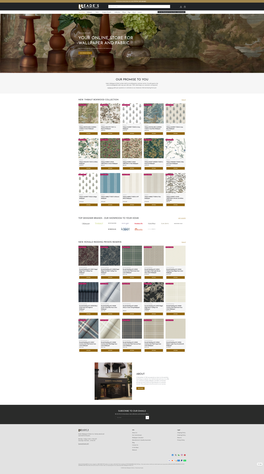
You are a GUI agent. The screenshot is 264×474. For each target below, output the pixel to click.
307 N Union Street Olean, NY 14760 (125, 1)
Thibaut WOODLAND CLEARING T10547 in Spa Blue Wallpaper (153, 127)
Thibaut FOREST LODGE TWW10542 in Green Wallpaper (109, 162)
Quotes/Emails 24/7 (83, 444)
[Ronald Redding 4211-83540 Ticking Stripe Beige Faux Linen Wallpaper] (176, 256)
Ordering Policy (181, 435)
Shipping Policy (181, 432)
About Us (134, 432)
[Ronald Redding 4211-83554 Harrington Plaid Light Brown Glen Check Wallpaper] (154, 256)
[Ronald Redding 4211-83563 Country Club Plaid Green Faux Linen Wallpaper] (132, 256)
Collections (117, 12)
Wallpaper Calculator (137, 437)
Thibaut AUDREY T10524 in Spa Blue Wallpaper (174, 127)
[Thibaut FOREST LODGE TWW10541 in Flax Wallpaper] (132, 148)
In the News (135, 447)
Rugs (129, 12)
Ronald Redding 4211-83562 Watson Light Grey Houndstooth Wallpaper (175, 344)
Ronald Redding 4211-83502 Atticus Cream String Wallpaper (131, 306)
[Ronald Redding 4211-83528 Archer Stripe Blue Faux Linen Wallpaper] (110, 292)
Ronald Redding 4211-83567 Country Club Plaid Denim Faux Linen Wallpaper (87, 344)
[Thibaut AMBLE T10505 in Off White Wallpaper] (132, 183)
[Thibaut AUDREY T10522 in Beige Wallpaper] (88, 183)
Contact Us (135, 445)
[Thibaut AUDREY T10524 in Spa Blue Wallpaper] (176, 113)
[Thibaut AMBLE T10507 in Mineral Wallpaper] (110, 183)
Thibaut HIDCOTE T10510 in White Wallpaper (88, 162)
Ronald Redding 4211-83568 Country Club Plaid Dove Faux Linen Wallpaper (174, 307)
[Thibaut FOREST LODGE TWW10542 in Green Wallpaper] (110, 148)
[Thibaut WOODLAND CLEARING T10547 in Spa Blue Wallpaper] (154, 113)
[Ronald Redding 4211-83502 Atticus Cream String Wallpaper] (132, 292)
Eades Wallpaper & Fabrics (129, 467)
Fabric (97, 12)
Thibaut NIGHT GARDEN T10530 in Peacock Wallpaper (154, 162)
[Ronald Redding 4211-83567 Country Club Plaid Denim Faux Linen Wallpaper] (88, 329)
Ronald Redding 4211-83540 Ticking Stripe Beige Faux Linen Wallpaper (174, 271)
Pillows (124, 12)
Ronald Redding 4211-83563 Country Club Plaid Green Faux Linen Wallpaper (131, 271)
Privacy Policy (181, 440)
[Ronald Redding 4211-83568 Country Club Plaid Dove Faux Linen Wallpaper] (176, 292)
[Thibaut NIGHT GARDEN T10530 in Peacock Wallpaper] (154, 148)
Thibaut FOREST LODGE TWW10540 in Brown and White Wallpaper (174, 198)
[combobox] (139, 6)
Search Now (82, 12)
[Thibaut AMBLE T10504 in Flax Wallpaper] (154, 183)
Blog (133, 442)
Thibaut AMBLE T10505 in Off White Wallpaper (131, 197)
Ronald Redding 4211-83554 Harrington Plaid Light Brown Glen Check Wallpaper (152, 271)
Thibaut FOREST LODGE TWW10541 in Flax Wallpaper (130, 162)
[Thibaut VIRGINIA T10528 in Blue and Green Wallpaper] (176, 148)
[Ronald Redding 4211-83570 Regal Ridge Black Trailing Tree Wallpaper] (154, 292)
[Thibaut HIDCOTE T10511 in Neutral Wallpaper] (110, 113)
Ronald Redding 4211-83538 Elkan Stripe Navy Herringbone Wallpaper (88, 307)
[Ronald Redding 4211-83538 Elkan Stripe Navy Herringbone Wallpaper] (88, 292)
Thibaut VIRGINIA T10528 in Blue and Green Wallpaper (175, 162)
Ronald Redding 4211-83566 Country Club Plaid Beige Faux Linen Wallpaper (109, 344)
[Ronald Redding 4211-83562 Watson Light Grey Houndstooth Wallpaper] (176, 329)
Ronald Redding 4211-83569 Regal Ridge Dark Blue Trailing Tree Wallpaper (110, 271)
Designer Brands (106, 12)
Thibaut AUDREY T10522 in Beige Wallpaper (88, 197)
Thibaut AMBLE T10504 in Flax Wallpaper (153, 197)
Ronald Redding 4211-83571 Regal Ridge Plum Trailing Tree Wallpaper (88, 271)
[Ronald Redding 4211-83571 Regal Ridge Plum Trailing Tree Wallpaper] (88, 256)
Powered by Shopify (139, 467)
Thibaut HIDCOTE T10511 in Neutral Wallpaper (108, 127)
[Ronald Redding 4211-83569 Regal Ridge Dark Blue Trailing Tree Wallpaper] (110, 256)
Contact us (110, 88)
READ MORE (140, 388)
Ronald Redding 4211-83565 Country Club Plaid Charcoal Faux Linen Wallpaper (132, 344)
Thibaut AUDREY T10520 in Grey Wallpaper (131, 127)
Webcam (134, 450)
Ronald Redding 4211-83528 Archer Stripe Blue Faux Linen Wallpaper (109, 307)
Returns (179, 437)
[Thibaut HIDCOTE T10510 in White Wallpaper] (88, 148)
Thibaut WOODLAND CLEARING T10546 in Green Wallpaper (87, 127)
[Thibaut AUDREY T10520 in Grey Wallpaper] (132, 113)
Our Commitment (137, 435)
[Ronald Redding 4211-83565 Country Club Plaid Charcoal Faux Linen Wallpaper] (132, 329)
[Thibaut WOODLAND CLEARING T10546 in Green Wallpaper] (88, 113)
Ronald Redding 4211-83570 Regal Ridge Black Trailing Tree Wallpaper (154, 307)
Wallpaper (89, 12)
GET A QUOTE (182, 218)
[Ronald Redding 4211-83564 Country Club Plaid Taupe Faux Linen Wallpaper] (154, 329)
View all (184, 100)
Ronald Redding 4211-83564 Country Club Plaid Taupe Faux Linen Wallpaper (153, 344)
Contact (140, 12)
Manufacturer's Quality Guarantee (141, 440)
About (134, 12)
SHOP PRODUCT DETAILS (85, 53)
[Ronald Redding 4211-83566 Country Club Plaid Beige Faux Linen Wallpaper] (110, 329)
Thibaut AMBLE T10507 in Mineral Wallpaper (110, 197)
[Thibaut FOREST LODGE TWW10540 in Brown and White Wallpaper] (176, 183)
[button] (184, 6)
